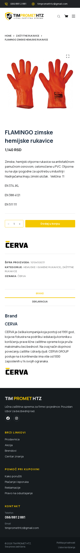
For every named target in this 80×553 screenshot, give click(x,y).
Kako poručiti (13, 476)
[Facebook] (8, 418)
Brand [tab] (40, 293)
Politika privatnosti (66, 542)
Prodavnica (12, 439)
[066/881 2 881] (6, 4)
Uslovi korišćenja (66, 547)
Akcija (9, 445)
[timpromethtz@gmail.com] (33, 4)
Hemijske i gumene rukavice (42, 267)
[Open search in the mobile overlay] (59, 16)
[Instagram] (16, 418)
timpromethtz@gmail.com (52, 3)
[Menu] (73, 16)
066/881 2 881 (18, 3)
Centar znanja (14, 456)
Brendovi (10, 451)
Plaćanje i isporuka (17, 482)
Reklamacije (12, 488)
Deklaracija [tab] (40, 301)
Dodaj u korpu (50, 224)
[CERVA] (19, 244)
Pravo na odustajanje (19, 493)
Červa (22, 276)
